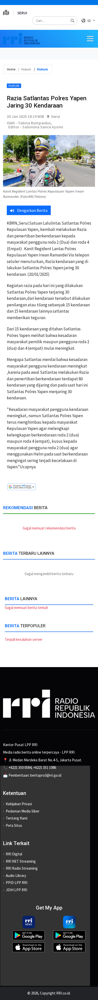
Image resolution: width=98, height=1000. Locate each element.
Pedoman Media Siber (22, 811)
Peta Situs (14, 825)
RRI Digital (14, 854)
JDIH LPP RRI (16, 889)
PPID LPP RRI (16, 882)
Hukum (14, 85)
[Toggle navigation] (90, 38)
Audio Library (16, 875)
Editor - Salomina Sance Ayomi (35, 126)
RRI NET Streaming (21, 861)
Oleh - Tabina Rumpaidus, (29, 122)
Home (11, 69)
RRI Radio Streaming (22, 868)
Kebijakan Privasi (19, 803)
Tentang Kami (16, 818)
